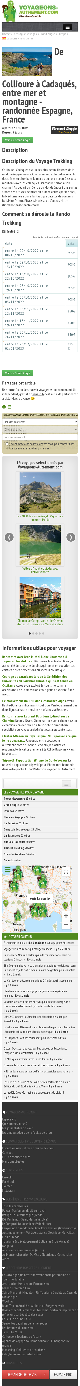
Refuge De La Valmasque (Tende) (23, 1215)
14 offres (19, 854)
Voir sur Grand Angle (17, 140)
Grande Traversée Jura (16, 1288)
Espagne (12, 38)
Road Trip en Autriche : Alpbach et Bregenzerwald (33, 1305)
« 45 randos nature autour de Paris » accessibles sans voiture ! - (38, 1073)
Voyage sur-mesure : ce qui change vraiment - (37, 949)
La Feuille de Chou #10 (16, 1319)
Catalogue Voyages (24, 34)
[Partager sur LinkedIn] (9, 407)
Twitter (7, 1186)
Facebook (8, 1181)
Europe (62, 34)
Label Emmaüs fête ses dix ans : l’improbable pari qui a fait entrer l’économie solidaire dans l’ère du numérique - (39, 1029)
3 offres (12, 860)
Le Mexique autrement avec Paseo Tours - (34, 1059)
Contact (7, 1152)
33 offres (14, 811)
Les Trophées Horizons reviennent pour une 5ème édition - (35, 1040)
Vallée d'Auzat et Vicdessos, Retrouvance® (30, 570)
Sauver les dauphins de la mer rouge (25, 1323)
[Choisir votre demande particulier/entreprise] (45, 1374)
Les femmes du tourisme (18, 1327)
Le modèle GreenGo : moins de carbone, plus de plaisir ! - (34, 1095)
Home (6, 34)
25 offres (22, 829)
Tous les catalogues (15, 1206)
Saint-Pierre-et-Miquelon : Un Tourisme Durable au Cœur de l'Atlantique (39, 1294)
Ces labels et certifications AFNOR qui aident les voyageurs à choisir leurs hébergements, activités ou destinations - (37, 1006)
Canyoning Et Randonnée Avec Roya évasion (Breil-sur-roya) (40, 1228)
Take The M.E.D (12, 1332)
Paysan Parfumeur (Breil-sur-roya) (24, 1210)
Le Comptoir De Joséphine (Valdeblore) (26, 1223)
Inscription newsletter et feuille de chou (28, 1148)
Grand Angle (47, 34)
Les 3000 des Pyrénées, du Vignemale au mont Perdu (30, 518)
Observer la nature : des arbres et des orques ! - (37, 1065)
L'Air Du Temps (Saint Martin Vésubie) (25, 1219)
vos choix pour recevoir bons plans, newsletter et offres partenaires (42, 446)
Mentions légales (13, 1161)
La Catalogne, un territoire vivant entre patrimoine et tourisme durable (36, 1277)
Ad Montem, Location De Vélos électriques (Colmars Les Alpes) (37, 1256)
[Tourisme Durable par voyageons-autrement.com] (30, 10)
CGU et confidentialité (16, 1157)
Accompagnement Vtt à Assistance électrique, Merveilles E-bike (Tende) (38, 1234)
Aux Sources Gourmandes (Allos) (23, 1250)
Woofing (7, 1301)
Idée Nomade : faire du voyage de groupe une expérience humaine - (35, 993)
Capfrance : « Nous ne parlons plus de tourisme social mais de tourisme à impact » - (37, 957)
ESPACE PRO (63, 1374)
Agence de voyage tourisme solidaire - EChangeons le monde (36, 1343)
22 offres (17, 836)
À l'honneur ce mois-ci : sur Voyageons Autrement (39, 943)
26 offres (16, 823)
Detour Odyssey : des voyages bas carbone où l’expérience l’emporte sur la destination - (35, 1050)
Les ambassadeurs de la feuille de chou (27, 1132)
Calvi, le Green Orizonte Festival (22, 1354)
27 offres (19, 817)
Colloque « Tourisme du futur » (21, 1336)
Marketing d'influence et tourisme (23, 1349)
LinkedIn (7, 1177)
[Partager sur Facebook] (4, 407)
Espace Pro (9, 1119)
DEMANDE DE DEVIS (22, 1374)
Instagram (8, 1190)
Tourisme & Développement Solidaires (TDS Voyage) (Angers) (35, 1243)
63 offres (19, 799)
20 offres (19, 842)
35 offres (16, 805)
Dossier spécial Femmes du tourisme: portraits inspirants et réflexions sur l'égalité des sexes (40, 1312)
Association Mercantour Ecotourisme (26, 1283)
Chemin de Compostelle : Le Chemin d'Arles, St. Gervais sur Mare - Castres (30, 622)
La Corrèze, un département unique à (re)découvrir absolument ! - (39, 983)
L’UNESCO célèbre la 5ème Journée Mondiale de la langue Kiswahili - (35, 1019)
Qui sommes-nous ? (14, 1123)
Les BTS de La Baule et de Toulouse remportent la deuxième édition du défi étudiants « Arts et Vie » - (37, 1084)
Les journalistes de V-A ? (17, 1128)
